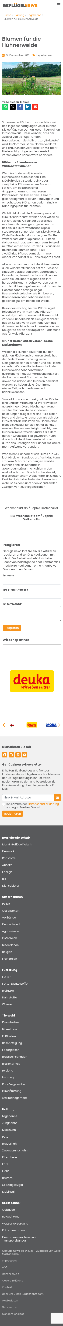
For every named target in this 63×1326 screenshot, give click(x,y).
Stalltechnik (11, 1203)
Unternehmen (12, 897)
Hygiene (7, 1071)
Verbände (9, 918)
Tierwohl (8, 1016)
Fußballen (9, 1036)
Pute (5, 1137)
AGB (5, 1267)
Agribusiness (10, 931)
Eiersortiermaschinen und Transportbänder (19, 1239)
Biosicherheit (11, 1064)
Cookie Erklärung (12, 1280)
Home (7, 15)
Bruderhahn (10, 1144)
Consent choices (13, 1314)
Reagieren (12, 628)
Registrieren (12, 814)
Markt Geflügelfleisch (16, 844)
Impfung (8, 1077)
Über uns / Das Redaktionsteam (23, 1294)
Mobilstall (8, 1192)
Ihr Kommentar (12, 604)
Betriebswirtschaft (16, 838)
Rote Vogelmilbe (13, 1084)
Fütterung (9, 970)
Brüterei (7, 1178)
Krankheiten (10, 1022)
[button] (59, 725)
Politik (6, 904)
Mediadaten (10, 1300)
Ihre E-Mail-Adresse (15, 589)
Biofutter (8, 991)
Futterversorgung (14, 1230)
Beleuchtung (10, 1217)
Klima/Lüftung (11, 1091)
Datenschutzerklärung (43, 804)
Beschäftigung (12, 1043)
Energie (7, 872)
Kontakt (7, 1287)
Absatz (7, 865)
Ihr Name (8, 575)
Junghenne (10, 1123)
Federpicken (10, 1050)
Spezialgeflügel (12, 1185)
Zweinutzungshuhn (14, 1150)
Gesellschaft (11, 911)
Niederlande (10, 945)
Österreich (9, 938)
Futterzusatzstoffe (15, 984)
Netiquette (9, 1307)
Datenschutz (10, 1274)
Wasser (7, 1004)
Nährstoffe (9, 997)
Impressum (9, 1260)
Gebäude (8, 1210)
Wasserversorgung (15, 1224)
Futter (6, 977)
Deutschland (11, 924)
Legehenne (34, 15)
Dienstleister (10, 886)
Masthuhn (9, 1130)
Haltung (19, 15)
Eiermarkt (9, 851)
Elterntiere (9, 1157)
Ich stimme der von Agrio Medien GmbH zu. (32, 805)
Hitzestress (9, 1029)
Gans (5, 1171)
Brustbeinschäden (14, 1057)
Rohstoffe (9, 858)
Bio (4, 879)
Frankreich (9, 959)
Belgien (7, 952)
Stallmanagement (14, 1098)
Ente (5, 1164)
